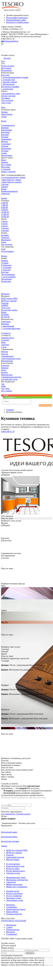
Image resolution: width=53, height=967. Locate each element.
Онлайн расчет (12, 891)
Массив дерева (12, 859)
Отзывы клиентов (14, 914)
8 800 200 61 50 (7, 431)
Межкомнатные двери (16, 877)
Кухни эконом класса (15, 871)
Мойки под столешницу (16, 887)
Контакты (10, 905)
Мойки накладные (14, 884)
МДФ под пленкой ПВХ (17, 850)
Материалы (11, 925)
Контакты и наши (17, 22)
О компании (11, 907)
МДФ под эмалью (14, 852)
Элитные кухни (13, 873)
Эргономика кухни (14, 900)
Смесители (11, 882)
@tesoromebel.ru (9, 41)
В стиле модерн (13, 864)
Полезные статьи (13, 898)
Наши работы (12, 912)
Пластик (10, 855)
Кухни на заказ (12, 868)
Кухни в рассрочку (14, 893)
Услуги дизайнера (14, 896)
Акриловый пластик (15, 857)
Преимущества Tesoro (15, 909)
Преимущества (12, 929)
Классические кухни (15, 866)
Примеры (16, 20)
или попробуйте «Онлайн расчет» (16, 814)
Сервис (9, 927)
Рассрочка (17, 18)
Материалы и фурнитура (17, 880)
